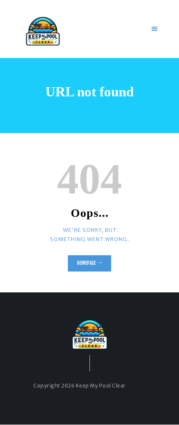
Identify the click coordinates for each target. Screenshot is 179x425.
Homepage (86, 263)
